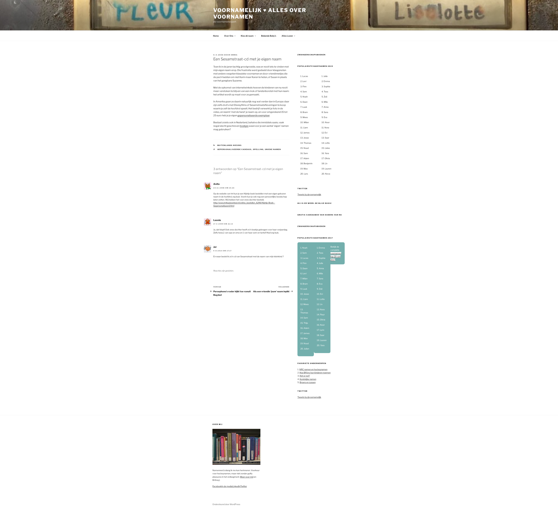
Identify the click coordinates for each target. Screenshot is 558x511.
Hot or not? (305, 376)
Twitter (243, 486)
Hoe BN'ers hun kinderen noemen (315, 372)
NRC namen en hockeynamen (313, 369)
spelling (258, 149)
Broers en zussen (308, 382)
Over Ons (228, 36)
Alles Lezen (287, 36)
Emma (234, 55)
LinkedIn (236, 486)
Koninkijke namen (308, 379)
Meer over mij (246, 477)
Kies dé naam (247, 36)
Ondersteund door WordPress (226, 504)
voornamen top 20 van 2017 (335, 256)
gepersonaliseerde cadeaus (234, 149)
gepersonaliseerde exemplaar (254, 115)
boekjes (244, 126)
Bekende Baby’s (268, 36)
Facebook (217, 486)
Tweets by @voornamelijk (309, 194)
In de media (227, 486)
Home (216, 36)
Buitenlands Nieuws (229, 145)
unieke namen (273, 149)
